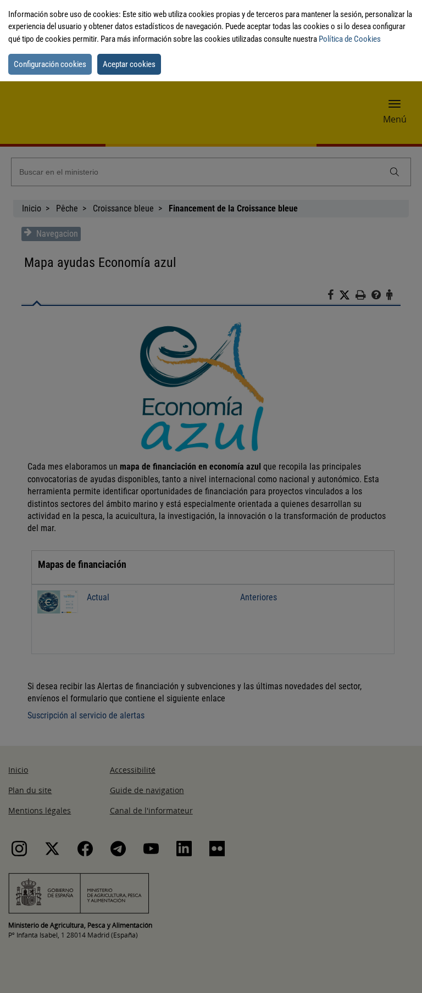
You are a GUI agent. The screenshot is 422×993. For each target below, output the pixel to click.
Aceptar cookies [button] (129, 64)
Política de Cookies (350, 39)
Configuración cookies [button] (50, 64)
